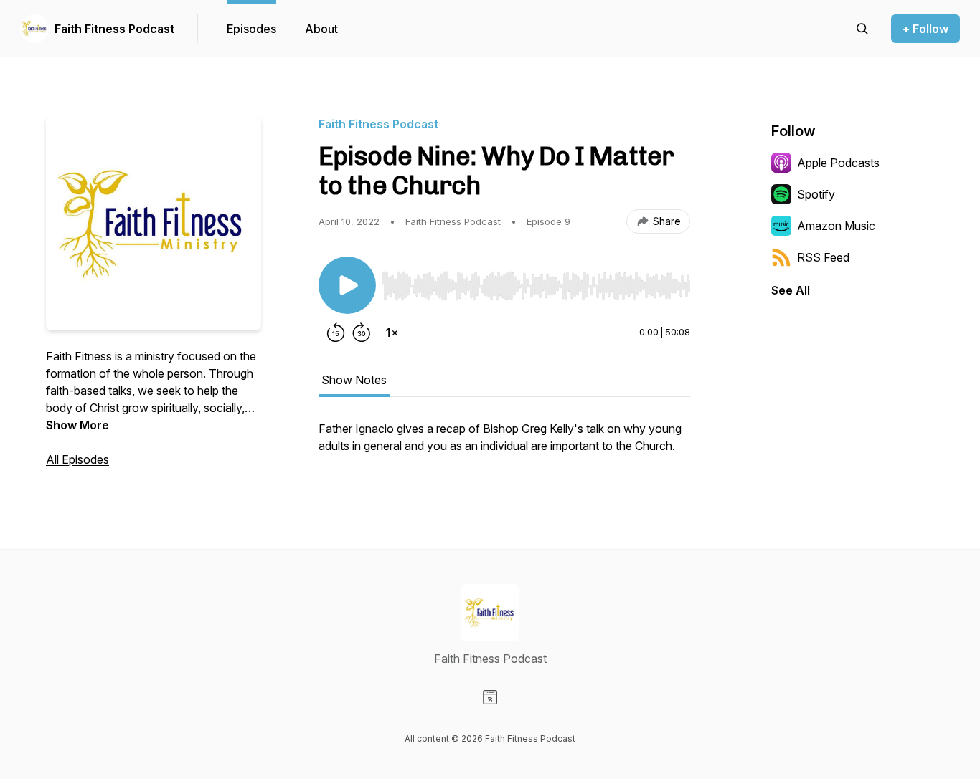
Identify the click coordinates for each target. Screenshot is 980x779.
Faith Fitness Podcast (114, 28)
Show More (77, 425)
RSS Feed (823, 257)
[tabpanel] (504, 444)
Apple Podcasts (838, 163)
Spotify (816, 194)
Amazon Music (836, 226)
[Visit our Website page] (490, 697)
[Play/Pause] (347, 285)
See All (790, 290)
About (321, 28)
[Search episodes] (862, 28)
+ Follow (925, 28)
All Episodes (77, 459)
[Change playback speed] (391, 332)
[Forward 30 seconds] (362, 332)
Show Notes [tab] (354, 380)
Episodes (251, 28)
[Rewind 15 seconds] (336, 332)
